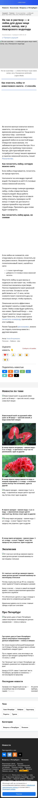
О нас (22, 769)
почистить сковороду (11, 319)
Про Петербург (11, 612)
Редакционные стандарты (10, 769)
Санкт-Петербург (8, 709)
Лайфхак (20, 709)
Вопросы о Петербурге (28, 8)
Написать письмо (7, 771)
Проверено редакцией (11, 37)
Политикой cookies (8, 789)
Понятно (19, 794)
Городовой (5, 13)
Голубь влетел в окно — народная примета (18, 777)
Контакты (29, 769)
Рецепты (6, 714)
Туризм (14, 714)
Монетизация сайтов (8, 764)
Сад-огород (30, 709)
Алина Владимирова (13, 338)
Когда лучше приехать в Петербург (17, 777)
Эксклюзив (14, 8)
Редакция (28, 767)
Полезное (11, 13)
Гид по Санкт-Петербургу (23, 780)
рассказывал (23, 326)
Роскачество (7, 158)
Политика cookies (17, 767)
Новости (5, 8)
